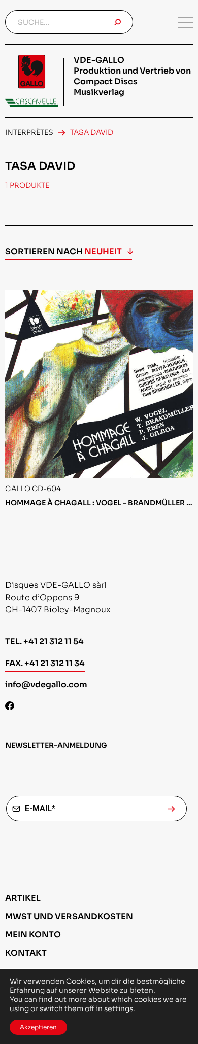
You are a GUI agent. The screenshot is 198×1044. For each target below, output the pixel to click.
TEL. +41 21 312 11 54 (44, 641)
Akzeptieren (38, 1027)
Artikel (23, 898)
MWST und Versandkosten (69, 916)
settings (118, 1008)
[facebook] (9, 707)
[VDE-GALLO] (31, 81)
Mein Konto (33, 934)
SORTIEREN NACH (63, 251)
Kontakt (26, 953)
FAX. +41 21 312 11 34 (45, 663)
